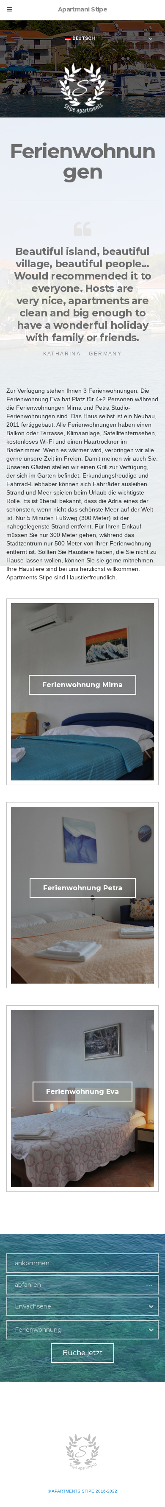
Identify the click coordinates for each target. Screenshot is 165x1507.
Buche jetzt (83, 1353)
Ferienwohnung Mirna (82, 685)
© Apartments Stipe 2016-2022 (82, 1491)
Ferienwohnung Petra (82, 888)
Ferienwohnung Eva (82, 1092)
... (149, 1262)
